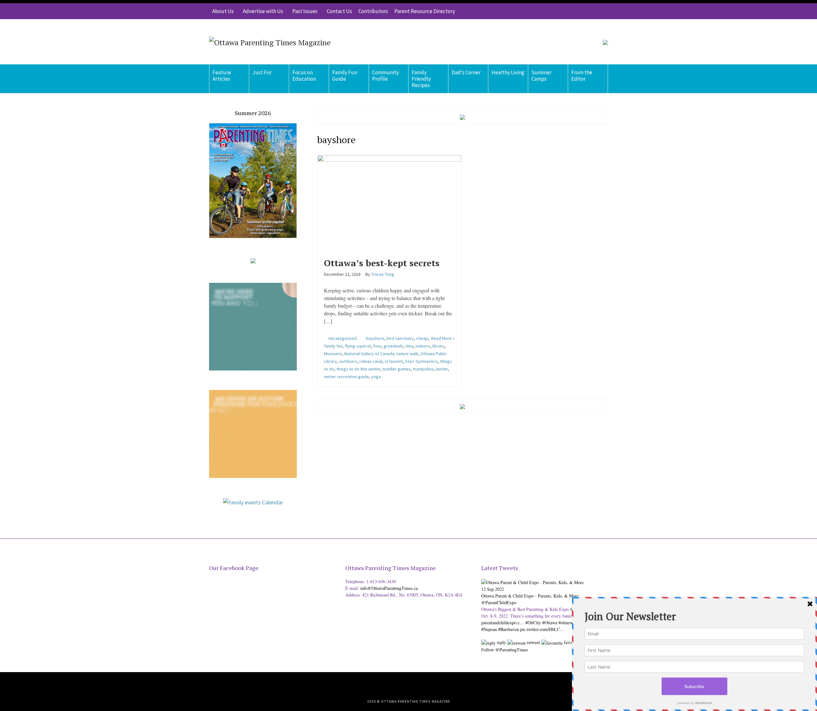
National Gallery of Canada (369, 353)
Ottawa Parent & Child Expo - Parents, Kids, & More (530, 596)
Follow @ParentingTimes (504, 650)
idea (409, 346)
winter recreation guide (346, 376)
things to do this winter (358, 369)
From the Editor (581, 75)
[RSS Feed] (565, 11)
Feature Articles (222, 75)
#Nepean (489, 629)
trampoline (423, 369)
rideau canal (370, 361)
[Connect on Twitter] (574, 11)
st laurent (394, 361)
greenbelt (393, 346)
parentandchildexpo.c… (502, 622)
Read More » (443, 338)
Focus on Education (304, 75)
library (438, 346)
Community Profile (385, 75)
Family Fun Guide (344, 75)
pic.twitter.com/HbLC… (542, 629)
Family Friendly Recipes (421, 79)
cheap (422, 338)
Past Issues (305, 11)
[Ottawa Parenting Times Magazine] (270, 41)
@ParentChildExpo (498, 602)
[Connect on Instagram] (593, 11)
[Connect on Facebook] (584, 11)
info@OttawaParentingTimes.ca (389, 588)
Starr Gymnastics (421, 361)
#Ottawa (549, 622)
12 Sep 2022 (492, 589)
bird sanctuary (400, 338)
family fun (333, 346)
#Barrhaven (508, 629)
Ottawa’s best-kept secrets (381, 263)
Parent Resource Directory (424, 11)
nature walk (407, 353)
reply (501, 642)
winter (442, 369)
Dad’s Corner (466, 72)
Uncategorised (342, 338)
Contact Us (339, 11)
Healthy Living (507, 72)
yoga (376, 376)
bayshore (375, 338)
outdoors (348, 361)
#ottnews (566, 622)
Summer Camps (541, 75)
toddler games (396, 369)
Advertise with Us (263, 11)
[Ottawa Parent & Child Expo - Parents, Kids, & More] (532, 581)
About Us (223, 11)
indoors (423, 346)
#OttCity (533, 622)
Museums (333, 353)
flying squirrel (358, 346)
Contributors (373, 11)
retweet (533, 642)
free (377, 346)
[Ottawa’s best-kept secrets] (389, 202)
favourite (571, 642)
